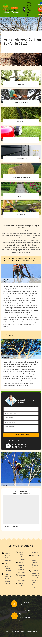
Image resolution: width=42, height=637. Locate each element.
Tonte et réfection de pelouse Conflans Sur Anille (8, 578)
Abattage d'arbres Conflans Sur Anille (8, 557)
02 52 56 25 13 (29, 5)
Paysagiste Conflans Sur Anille (21, 578)
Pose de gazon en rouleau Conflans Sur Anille (21, 567)
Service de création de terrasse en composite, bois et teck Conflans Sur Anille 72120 (35, 579)
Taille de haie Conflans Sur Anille (8, 567)
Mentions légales (31, 632)
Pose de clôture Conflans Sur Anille (21, 556)
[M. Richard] (10, 9)
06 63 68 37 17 (29, 12)
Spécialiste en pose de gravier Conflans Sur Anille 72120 (35, 561)
